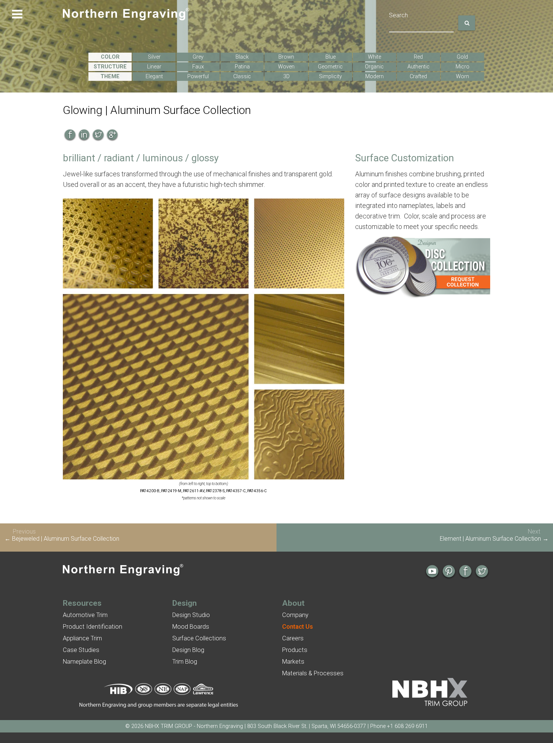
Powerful (198, 76)
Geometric (330, 67)
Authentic (418, 67)
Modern (374, 76)
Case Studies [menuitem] (81, 650)
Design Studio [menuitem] (191, 615)
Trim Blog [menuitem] (184, 661)
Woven (286, 67)
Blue (330, 57)
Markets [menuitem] (293, 661)
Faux (198, 67)
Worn (462, 76)
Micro (462, 67)
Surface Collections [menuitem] (199, 638)
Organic (374, 67)
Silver (154, 57)
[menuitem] (297, 626)
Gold (462, 57)
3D (286, 76)
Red (418, 57)
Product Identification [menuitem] (92, 626)
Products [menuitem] (294, 650)
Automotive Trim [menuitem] (85, 615)
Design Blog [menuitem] (188, 650)
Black (242, 57)
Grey (198, 57)
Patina (242, 67)
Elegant (154, 76)
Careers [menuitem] (293, 638)
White (374, 57)
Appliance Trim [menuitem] (82, 638)
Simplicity (330, 76)
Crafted (418, 76)
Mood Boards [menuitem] (190, 626)
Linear (154, 67)
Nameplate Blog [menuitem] (84, 661)
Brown (286, 57)
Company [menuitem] (295, 615)
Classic (242, 76)
